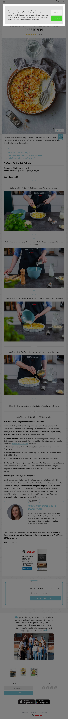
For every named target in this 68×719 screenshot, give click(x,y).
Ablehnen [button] (56, 12)
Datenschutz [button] (35, 19)
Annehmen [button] (57, 18)
